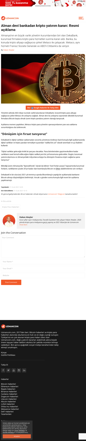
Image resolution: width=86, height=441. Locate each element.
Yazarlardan (6, 414)
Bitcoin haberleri (36, 332)
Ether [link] (58, 169)
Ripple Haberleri (8, 389)
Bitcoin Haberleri (8, 384)
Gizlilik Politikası (8, 355)
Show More (23, 225)
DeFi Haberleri (7, 411)
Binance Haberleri (9, 391)
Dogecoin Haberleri (9, 396)
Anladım (17, 436)
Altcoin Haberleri (8, 401)
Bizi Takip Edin (43, 108)
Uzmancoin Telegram (56, 194)
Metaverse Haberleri (10, 409)
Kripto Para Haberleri (10, 207)
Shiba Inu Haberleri (9, 406)
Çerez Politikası (19, 430)
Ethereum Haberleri (9, 386)
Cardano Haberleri (9, 394)
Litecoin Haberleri (9, 399)
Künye (4, 352)
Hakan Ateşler (26, 217)
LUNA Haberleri (8, 404)
